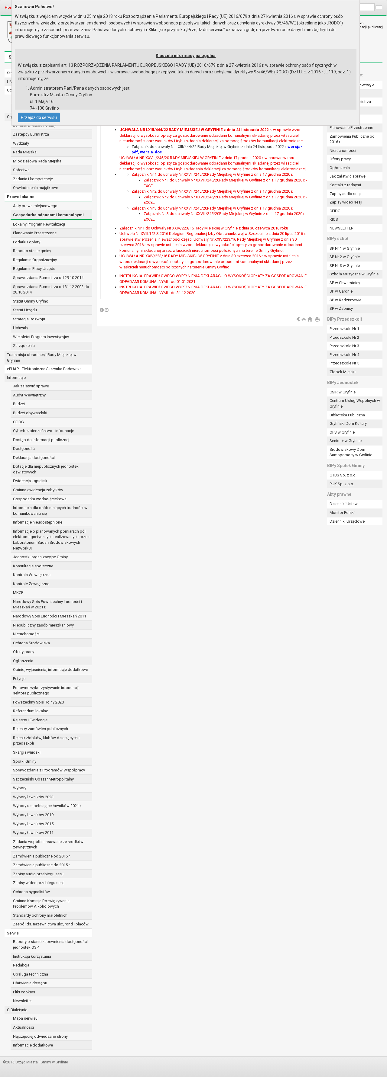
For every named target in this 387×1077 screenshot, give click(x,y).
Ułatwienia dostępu (30, 983)
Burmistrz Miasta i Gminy (34, 125)
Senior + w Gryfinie (346, 440)
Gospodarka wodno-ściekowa (40, 499)
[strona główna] (309, 319)
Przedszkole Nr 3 (344, 346)
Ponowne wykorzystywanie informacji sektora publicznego (46, 690)
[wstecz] (298, 319)
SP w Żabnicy (341, 308)
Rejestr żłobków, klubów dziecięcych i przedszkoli (46, 741)
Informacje (16, 377)
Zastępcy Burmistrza (31, 134)
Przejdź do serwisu (39, 117)
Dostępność (24, 448)
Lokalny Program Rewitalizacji (39, 224)
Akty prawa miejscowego (35, 206)
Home (10, 7)
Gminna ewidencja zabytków (38, 490)
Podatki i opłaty (26, 242)
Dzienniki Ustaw (344, 504)
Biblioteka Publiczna (347, 415)
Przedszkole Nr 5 (344, 363)
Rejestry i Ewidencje (30, 720)
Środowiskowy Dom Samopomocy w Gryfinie (351, 452)
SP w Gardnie (341, 291)
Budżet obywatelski (30, 413)
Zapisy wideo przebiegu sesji (38, 882)
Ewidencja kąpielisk (30, 481)
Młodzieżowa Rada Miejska (37, 161)
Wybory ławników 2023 (33, 797)
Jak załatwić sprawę (31, 386)
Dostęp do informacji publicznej (41, 440)
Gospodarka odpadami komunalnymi (48, 215)
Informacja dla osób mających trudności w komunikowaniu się (50, 510)
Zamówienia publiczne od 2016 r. (41, 856)
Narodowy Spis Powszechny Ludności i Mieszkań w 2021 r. (47, 604)
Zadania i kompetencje (33, 179)
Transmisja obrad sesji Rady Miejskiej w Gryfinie (41, 357)
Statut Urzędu (25, 310)
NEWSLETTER (341, 228)
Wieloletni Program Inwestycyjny (41, 337)
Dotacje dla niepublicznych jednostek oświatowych (46, 469)
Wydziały (21, 143)
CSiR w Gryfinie (343, 392)
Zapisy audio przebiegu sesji (38, 874)
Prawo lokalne (20, 196)
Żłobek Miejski (343, 372)
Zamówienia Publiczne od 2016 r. (352, 139)
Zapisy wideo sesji (346, 202)
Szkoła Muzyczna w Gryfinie (354, 274)
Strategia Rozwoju (29, 319)
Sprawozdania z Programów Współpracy (49, 770)
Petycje (19, 678)
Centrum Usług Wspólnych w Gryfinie (355, 403)
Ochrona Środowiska (31, 643)
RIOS (334, 219)
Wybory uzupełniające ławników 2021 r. (47, 805)
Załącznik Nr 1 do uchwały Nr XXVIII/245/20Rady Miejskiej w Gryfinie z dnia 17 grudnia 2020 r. (212, 174)
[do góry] (303, 319)
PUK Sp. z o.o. (342, 484)
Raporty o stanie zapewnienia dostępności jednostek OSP (50, 944)
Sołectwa (21, 170)
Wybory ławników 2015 (33, 824)
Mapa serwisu (25, 1018)
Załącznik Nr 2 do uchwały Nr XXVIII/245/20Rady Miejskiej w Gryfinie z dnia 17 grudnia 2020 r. (212, 191)
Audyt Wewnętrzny (29, 395)
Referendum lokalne (30, 711)
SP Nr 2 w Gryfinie (345, 257)
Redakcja (21, 965)
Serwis (13, 933)
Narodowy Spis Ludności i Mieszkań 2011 (49, 616)
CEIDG (18, 422)
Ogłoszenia (23, 661)
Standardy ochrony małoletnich (40, 915)
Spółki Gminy (24, 761)
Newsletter (22, 1000)
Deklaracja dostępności (34, 457)
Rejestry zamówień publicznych (40, 728)
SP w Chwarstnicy (345, 282)
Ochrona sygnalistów (31, 891)
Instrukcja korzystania (32, 956)
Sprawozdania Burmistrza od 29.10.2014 (48, 277)
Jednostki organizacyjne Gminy (40, 557)
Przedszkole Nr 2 (344, 337)
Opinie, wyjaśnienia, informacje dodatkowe (50, 669)
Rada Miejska (25, 152)
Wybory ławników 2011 (33, 832)
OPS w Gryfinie (342, 432)
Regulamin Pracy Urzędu (34, 268)
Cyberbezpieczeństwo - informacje (43, 430)
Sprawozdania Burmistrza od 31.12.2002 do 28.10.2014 (51, 289)
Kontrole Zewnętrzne (31, 584)
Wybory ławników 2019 (33, 815)
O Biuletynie (17, 1010)
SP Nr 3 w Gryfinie (345, 265)
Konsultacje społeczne (33, 566)
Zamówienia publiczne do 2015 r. (41, 865)
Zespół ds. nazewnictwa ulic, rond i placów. (51, 924)
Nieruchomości (26, 634)
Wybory (19, 788)
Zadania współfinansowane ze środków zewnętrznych (48, 844)
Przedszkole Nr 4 (344, 354)
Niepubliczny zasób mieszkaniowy (43, 625)
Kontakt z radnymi (345, 185)
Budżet (19, 404)
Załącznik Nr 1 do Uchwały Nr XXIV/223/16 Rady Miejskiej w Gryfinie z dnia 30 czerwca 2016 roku (203, 228)
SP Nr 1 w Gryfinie (345, 248)
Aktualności (23, 1027)
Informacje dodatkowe (33, 1045)
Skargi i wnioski (27, 752)
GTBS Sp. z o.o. (343, 475)
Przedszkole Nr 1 (344, 328)
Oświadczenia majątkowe (35, 187)
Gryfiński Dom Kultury (348, 423)
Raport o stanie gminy (32, 250)
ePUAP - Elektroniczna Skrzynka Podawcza (44, 369)
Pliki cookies (24, 992)
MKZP (18, 592)
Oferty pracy (23, 651)
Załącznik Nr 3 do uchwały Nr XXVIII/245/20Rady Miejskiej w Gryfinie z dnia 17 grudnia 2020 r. (212, 208)
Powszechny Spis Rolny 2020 (38, 702)
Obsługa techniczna (30, 974)
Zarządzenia (24, 345)
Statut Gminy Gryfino (30, 301)
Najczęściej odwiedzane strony (40, 1036)
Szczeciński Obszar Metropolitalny (43, 779)
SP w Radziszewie (345, 300)
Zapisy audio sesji (345, 193)
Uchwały (20, 327)
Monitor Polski (342, 512)
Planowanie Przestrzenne (35, 233)
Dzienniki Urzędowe (347, 521)
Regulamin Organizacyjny (35, 260)
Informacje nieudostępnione (37, 522)
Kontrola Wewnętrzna (31, 574)
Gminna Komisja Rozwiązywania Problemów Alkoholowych (41, 904)
